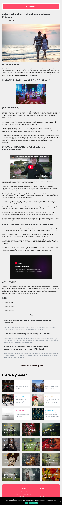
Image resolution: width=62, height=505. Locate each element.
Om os (42, 494)
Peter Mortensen (18, 21)
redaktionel (56, 21)
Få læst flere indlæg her (31, 366)
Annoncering (42, 491)
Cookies (42, 496)
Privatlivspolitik (33, 502)
